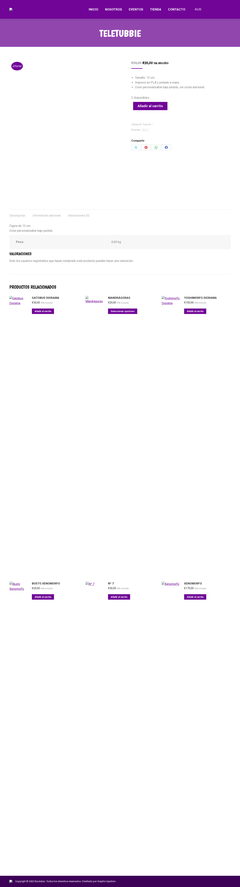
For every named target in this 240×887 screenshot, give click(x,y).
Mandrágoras (119, 298)
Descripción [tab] (17, 215)
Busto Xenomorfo (46, 583)
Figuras (147, 124)
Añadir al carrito (150, 106)
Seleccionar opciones (123, 311)
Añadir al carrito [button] (42, 311)
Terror (145, 130)
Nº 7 (111, 583)
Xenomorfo (193, 583)
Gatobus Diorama (45, 298)
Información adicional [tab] (47, 215)
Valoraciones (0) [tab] (78, 215)
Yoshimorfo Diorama (200, 298)
